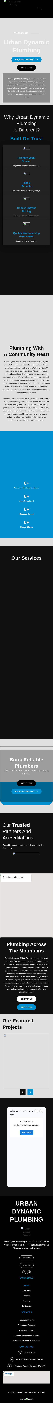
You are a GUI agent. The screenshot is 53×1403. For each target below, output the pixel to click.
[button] (40, 9)
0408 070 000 (29, 1353)
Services (26, 1296)
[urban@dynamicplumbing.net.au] (12, 1359)
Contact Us (26, 1306)
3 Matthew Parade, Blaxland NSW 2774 (30, 1366)
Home (26, 1285)
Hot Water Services (26, 1320)
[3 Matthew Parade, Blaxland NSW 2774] (9, 1366)
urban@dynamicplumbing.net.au (29, 1359)
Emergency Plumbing (26, 1325)
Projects (26, 1301)
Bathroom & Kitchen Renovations (26, 1340)
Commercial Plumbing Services (26, 1335)
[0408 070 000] (20, 1353)
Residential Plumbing (26, 1330)
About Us (26, 1291)
